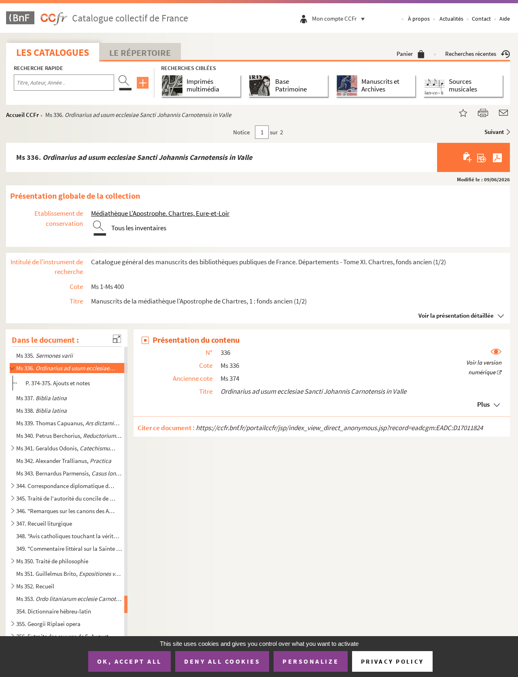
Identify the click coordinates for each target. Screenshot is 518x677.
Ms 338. (41, 410)
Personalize (310, 661)
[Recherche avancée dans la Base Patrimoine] (261, 85)
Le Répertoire (140, 52)
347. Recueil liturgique (44, 523)
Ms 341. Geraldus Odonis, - (66, 448)
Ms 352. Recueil (35, 586)
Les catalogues (52, 52)
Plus (483, 404)
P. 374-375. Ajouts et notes (57, 383)
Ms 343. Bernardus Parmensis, (69, 473)
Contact (481, 18)
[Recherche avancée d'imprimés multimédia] (174, 85)
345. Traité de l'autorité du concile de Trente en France (66, 498)
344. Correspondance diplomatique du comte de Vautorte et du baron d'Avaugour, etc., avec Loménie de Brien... (66, 486)
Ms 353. (69, 599)
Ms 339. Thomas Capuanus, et (69, 423)
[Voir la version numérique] (484, 362)
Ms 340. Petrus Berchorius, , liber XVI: (69, 435)
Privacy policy (392, 661)
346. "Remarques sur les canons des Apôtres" (66, 511)
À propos (419, 18)
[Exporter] (482, 157)
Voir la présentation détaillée (456, 315)
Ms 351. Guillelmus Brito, (69, 573)
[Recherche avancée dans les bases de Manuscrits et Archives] (348, 85)
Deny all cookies (222, 661)
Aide (504, 18)
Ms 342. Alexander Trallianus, (63, 461)
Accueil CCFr (22, 115)
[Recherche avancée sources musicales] (436, 85)
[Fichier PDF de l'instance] (497, 157)
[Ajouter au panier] (468, 157)
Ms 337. (41, 398)
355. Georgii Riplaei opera (48, 624)
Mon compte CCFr (334, 18)
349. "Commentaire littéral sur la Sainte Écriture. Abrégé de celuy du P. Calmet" (69, 548)
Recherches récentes (470, 53)
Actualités (451, 18)
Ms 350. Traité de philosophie (52, 561)
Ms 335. (44, 355)
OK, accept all (129, 661)
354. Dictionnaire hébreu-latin (53, 611)
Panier (405, 53)
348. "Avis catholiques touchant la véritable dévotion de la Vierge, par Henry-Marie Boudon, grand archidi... (69, 536)
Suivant (494, 132)
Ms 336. (66, 368)
